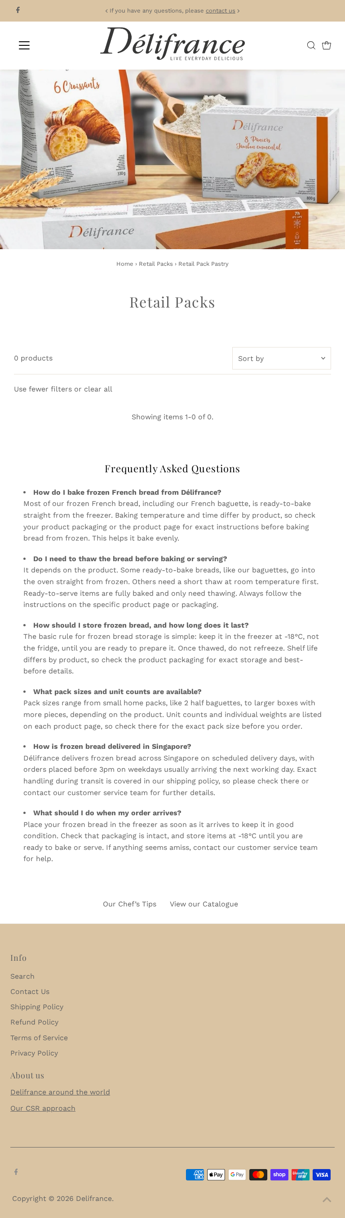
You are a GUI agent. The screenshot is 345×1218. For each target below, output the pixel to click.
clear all (98, 389)
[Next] (238, 11)
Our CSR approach (42, 1108)
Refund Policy (34, 1022)
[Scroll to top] (327, 1200)
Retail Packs (156, 263)
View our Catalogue (204, 904)
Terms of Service (39, 1037)
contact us (220, 10)
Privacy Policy (34, 1053)
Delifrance (94, 1198)
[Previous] (107, 11)
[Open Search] (311, 45)
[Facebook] (18, 11)
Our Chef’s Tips (129, 904)
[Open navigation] (50, 45)
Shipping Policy (36, 1007)
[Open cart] (326, 45)
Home (124, 263)
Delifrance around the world (60, 1092)
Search (22, 976)
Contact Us (29, 991)
